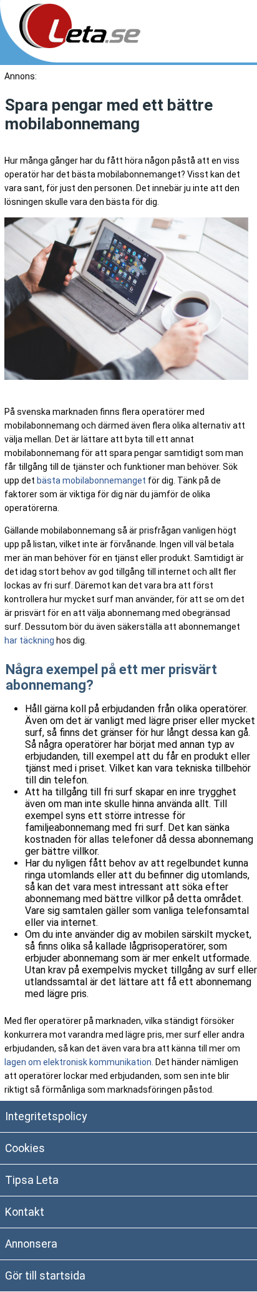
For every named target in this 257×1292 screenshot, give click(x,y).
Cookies (25, 1148)
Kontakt (24, 1212)
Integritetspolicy (46, 1116)
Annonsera (31, 1244)
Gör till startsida (45, 1276)
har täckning (29, 640)
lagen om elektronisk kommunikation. (78, 1062)
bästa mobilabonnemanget (91, 480)
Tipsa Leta (32, 1180)
